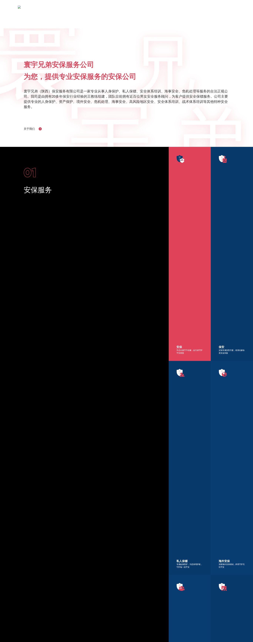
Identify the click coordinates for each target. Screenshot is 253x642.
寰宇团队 (126, 9)
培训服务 (162, 9)
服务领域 (144, 9)
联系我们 (199, 9)
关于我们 (29, 129)
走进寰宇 (108, 9)
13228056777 (225, 9)
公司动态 (181, 9)
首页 (93, 9)
